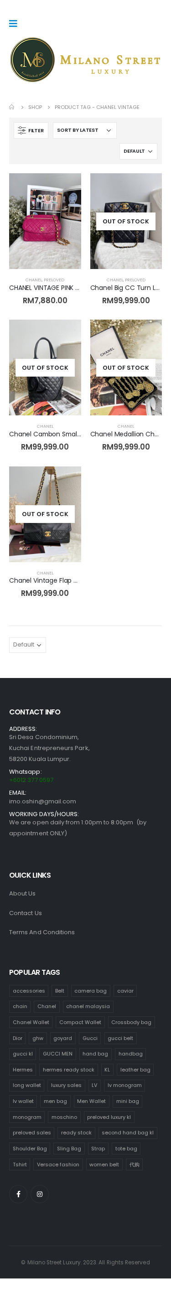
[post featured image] (45, 221)
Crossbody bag (131, 1022)
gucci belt (120, 1038)
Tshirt (20, 1164)
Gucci (90, 1038)
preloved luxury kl (109, 1117)
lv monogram (125, 1085)
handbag (131, 1053)
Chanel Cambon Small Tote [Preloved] (69, 434)
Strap (98, 1148)
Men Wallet (91, 1101)
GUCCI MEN (58, 1053)
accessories (29, 990)
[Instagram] (40, 1194)
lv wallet (23, 1101)
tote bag (126, 1148)
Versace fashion (58, 1164)
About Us (22, 893)
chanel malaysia (88, 1006)
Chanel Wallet (31, 1022)
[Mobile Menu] (16, 23)
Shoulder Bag (30, 1148)
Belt (59, 990)
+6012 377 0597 (31, 780)
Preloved (54, 280)
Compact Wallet (80, 1022)
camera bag (90, 990)
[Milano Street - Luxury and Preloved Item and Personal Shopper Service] (85, 59)
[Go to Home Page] (12, 107)
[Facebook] (18, 1194)
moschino (64, 1117)
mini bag (127, 1101)
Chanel (34, 280)
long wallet (27, 1085)
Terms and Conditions (42, 932)
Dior (17, 1038)
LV (94, 1085)
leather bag (135, 1069)
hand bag (95, 1053)
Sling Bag (69, 1148)
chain (20, 1006)
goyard (62, 1038)
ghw (37, 1038)
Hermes (23, 1069)
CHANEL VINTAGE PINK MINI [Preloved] (65, 287)
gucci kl (23, 1053)
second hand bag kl (128, 1132)
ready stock (76, 1132)
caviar (125, 990)
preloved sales (32, 1132)
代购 (135, 1164)
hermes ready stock (68, 1069)
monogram (27, 1117)
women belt (104, 1164)
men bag (55, 1101)
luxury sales (66, 1085)
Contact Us (25, 913)
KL (107, 1069)
